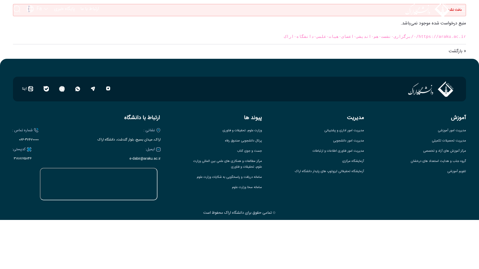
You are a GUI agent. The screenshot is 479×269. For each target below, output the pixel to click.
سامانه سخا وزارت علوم (247, 187)
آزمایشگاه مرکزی (353, 161)
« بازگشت (457, 51)
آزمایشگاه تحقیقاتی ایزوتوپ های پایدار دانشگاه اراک (329, 171)
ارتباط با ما (89, 9)
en (37, 24)
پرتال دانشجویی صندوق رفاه (243, 140)
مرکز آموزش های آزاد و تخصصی (444, 151)
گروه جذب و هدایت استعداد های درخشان (438, 161)
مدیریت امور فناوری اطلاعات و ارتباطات (338, 151)
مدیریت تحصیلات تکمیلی (449, 140)
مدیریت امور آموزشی (452, 130)
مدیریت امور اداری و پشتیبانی (344, 130)
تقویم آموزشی (456, 171)
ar (37, 33)
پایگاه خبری (64, 9)
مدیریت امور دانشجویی (348, 140)
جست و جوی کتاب (249, 151)
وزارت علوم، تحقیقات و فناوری (242, 130)
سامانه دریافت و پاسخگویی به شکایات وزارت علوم (229, 177)
